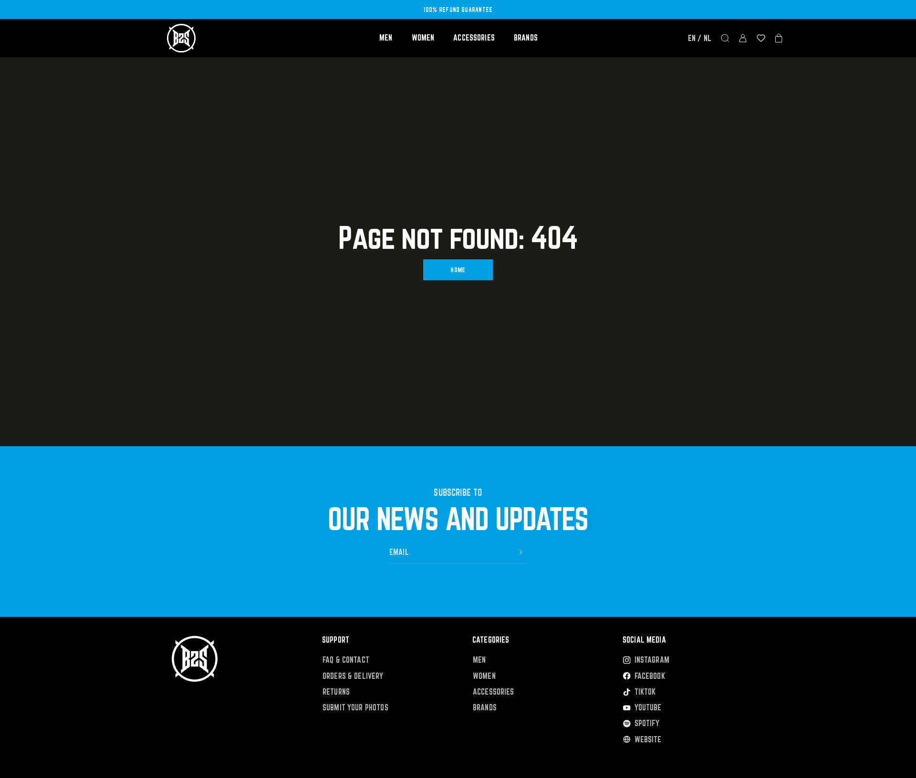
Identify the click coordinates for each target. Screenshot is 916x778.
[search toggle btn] (725, 38)
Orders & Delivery (353, 676)
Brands (526, 38)
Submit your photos (355, 708)
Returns (336, 692)
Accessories (474, 38)
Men (385, 38)
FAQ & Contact (346, 660)
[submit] (521, 552)
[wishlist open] (761, 38)
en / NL (699, 38)
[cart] (778, 38)
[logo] (181, 38)
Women (423, 38)
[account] (743, 38)
